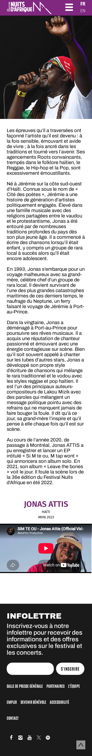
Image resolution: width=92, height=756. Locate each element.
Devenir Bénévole (33, 701)
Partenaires (55, 685)
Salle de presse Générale (25, 685)
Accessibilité (59, 701)
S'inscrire (70, 668)
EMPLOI (12, 701)
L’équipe (74, 685)
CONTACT (13, 717)
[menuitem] (82, 4)
